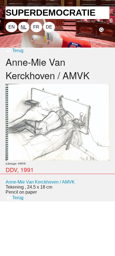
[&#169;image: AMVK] (57, 121)
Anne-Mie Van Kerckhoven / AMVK (40, 182)
